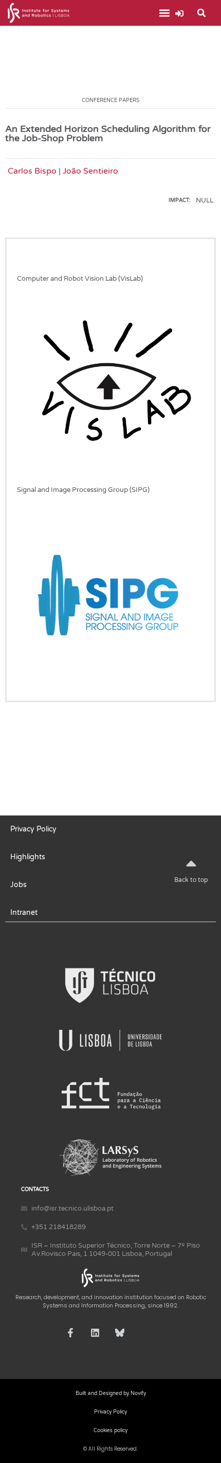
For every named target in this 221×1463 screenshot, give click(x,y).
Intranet (24, 912)
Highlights (27, 857)
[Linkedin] (95, 1332)
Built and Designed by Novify (111, 1393)
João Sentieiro (90, 171)
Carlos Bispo (32, 171)
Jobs (18, 884)
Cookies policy (110, 1430)
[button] (164, 13)
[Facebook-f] (70, 1332)
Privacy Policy (33, 829)
